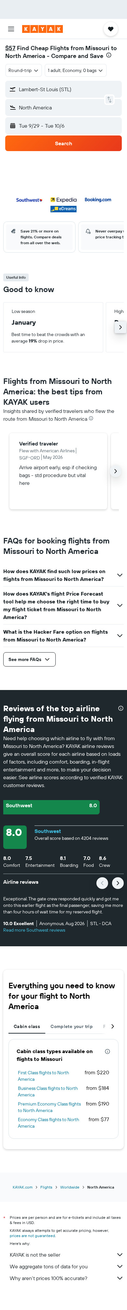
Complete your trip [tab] (71, 1026)
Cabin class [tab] (27, 1026)
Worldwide (69, 1187)
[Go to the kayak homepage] (42, 29)
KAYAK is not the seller (35, 1254)
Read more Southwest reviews (34, 930)
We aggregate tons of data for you (49, 1266)
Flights (46, 1187)
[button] (11, 29)
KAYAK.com (23, 1187)
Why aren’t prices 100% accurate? (48, 1278)
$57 (10, 48)
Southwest (48, 831)
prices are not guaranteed (32, 1235)
